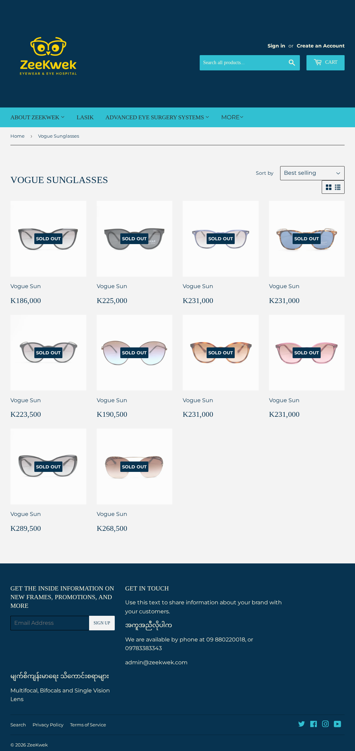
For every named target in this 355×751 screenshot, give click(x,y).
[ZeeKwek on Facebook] (313, 725)
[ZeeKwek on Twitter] (301, 725)
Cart (331, 62)
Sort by (265, 173)
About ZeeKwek (35, 117)
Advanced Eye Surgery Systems (155, 117)
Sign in (276, 46)
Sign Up (102, 623)
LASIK (85, 117)
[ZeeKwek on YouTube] (337, 725)
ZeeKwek (37, 745)
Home (17, 136)
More (230, 117)
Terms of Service (88, 724)
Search (18, 724)
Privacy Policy (48, 724)
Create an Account (321, 46)
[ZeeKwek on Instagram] (325, 725)
